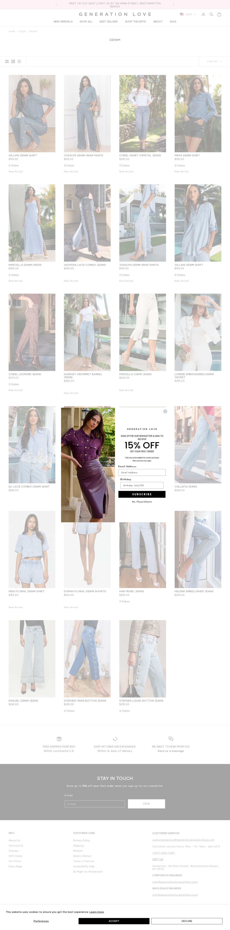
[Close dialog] (165, 411)
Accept (114, 920)
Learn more (96, 911)
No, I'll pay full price (142, 501)
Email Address (127, 466)
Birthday (125, 479)
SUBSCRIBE (142, 494)
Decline (187, 920)
